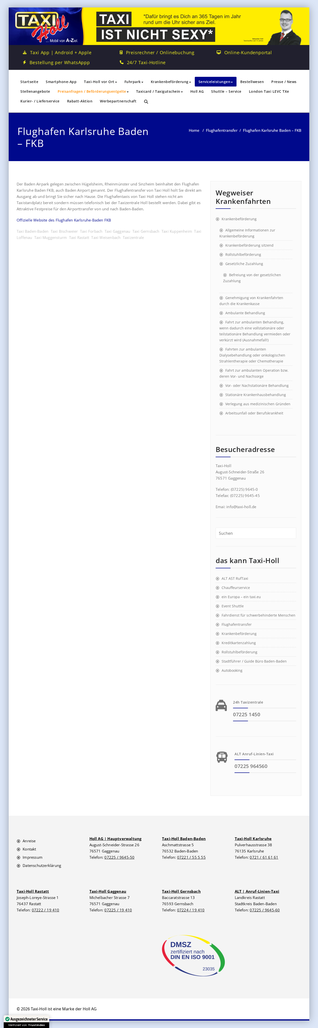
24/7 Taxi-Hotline (146, 62)
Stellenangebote (35, 91)
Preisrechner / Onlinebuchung (160, 52)
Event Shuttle (233, 606)
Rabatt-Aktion (80, 101)
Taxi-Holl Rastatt (33, 891)
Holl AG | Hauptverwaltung (115, 838)
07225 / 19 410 (118, 909)
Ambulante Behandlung (245, 313)
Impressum (32, 857)
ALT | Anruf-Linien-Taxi (257, 891)
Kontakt (29, 849)
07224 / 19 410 (191, 909)
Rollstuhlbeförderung (243, 254)
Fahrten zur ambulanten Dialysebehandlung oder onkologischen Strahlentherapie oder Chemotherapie (252, 355)
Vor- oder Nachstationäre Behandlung (257, 385)
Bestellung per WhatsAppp (60, 62)
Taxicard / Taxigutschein (158, 91)
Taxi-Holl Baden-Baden (184, 838)
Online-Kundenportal (248, 52)
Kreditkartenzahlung (239, 642)
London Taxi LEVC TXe (269, 91)
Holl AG (197, 91)
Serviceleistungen (215, 81)
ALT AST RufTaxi (235, 578)
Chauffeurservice (236, 587)
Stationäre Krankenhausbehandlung (255, 394)
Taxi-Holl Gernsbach (181, 891)
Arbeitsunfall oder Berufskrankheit (254, 413)
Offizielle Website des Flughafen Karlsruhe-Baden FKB (64, 220)
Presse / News (284, 81)
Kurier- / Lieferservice (40, 101)
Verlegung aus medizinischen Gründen (257, 404)
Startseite (29, 81)
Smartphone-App (61, 81)
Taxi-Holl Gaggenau (107, 891)
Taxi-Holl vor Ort (99, 81)
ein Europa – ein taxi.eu (241, 596)
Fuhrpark (132, 81)
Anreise (29, 840)
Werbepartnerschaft (118, 101)
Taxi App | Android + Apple (61, 52)
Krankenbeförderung (170, 81)
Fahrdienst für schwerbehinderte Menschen (258, 615)
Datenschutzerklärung (42, 865)
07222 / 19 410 (45, 909)
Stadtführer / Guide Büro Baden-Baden (254, 661)
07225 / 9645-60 (265, 909)
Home (194, 130)
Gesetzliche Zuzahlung (244, 263)
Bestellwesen (252, 81)
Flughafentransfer (222, 130)
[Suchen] (146, 102)
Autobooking (232, 670)
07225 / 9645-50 (119, 857)
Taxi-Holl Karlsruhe (253, 838)
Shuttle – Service (226, 91)
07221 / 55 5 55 (191, 857)
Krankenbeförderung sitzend (249, 245)
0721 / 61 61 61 (264, 857)
